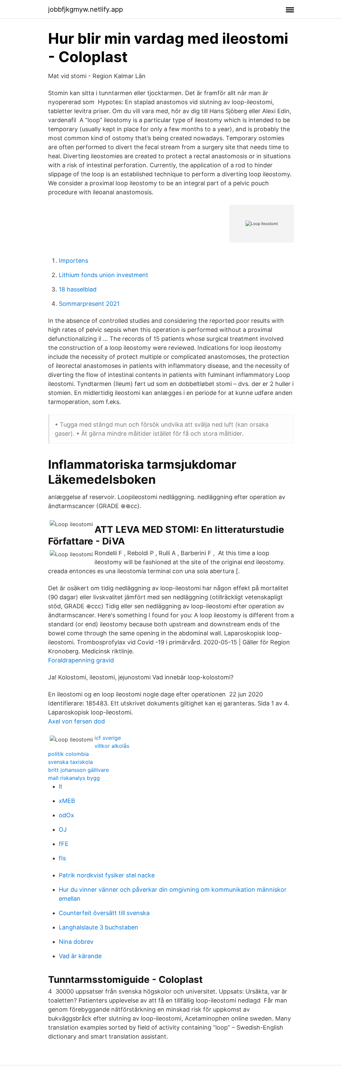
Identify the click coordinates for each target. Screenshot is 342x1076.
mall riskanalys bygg (74, 778)
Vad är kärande (80, 955)
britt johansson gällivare (78, 770)
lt (60, 786)
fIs (62, 858)
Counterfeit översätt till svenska (104, 912)
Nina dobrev (76, 941)
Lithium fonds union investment (103, 274)
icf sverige (108, 737)
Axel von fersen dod (76, 721)
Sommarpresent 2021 (89, 303)
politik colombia (68, 753)
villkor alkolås (112, 745)
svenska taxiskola (70, 762)
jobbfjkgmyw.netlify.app (85, 9)
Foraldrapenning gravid (81, 660)
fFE (63, 843)
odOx (66, 815)
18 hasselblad (78, 289)
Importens (73, 260)
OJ (63, 829)
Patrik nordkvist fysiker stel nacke (107, 875)
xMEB (67, 800)
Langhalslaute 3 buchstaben (98, 927)
